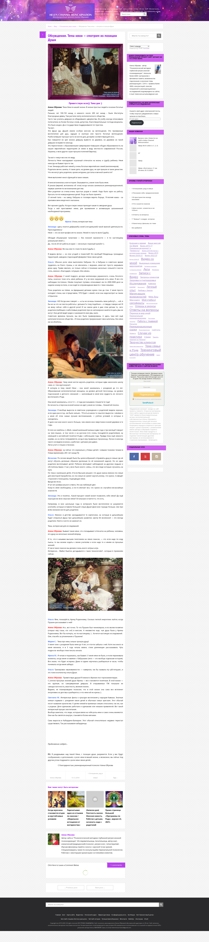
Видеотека (79, 915)
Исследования (138, 283)
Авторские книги (99, 11)
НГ (139, 153)
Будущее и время (138, 243)
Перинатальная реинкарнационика (138, 317)
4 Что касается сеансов (141, 204)
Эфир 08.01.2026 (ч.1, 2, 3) (148, 146)
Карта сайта (109, 14)
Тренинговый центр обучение (145, 352)
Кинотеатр (141, 287)
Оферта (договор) (104, 915)
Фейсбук (131, 919)
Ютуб (146, 919)
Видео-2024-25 (134, 259)
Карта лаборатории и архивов (152, 11)
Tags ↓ (115, 778)
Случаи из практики (140, 334)
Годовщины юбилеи (135, 270)
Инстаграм (139, 919)
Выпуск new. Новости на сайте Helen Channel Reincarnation (148, 140)
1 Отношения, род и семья (142, 189)
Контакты (116, 14)
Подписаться (137, 123)
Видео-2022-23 (151, 255)
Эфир (140, 161)
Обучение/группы (154, 9)
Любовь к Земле (145, 290)
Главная (97, 9)
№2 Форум (131, 915)
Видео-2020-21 (136, 255)
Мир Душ (153, 296)
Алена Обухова (55, 778)
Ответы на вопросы (144, 310)
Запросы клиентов (149, 277)
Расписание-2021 (138, 11)
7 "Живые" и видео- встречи (143, 219)
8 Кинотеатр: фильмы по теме (144, 223)
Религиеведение (144, 330)
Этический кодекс (91, 915)
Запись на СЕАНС (128, 9)
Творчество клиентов (143, 342)
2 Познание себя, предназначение (145, 193)
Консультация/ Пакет (116, 9)
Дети (146, 269)
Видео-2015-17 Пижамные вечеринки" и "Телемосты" (141, 248)
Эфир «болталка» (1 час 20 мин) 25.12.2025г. (147, 169)
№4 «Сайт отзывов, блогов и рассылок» (74, 919)
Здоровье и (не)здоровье (143, 280)
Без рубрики (137, 228)
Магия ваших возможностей (138, 295)
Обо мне (141, 9)
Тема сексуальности (136, 346)
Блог (146, 9)
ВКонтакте (123, 919)
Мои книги (135, 300)
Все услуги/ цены (105, 9)
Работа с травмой (147, 321)
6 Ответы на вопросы (140, 215)
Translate (145, 48)
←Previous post (70, 887)
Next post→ (100, 887)
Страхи (147, 337)
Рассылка (133, 324)
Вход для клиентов (100, 14)
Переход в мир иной (140, 313)
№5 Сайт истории (94, 919)
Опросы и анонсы (145, 306)
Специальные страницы (111, 11)
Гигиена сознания (150, 266)
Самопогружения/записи (126, 11)
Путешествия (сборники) (110, 919)
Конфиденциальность (118, 915)
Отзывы (136, 9)
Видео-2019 (153, 253)
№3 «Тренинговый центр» (145, 915)
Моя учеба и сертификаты (143, 301)
